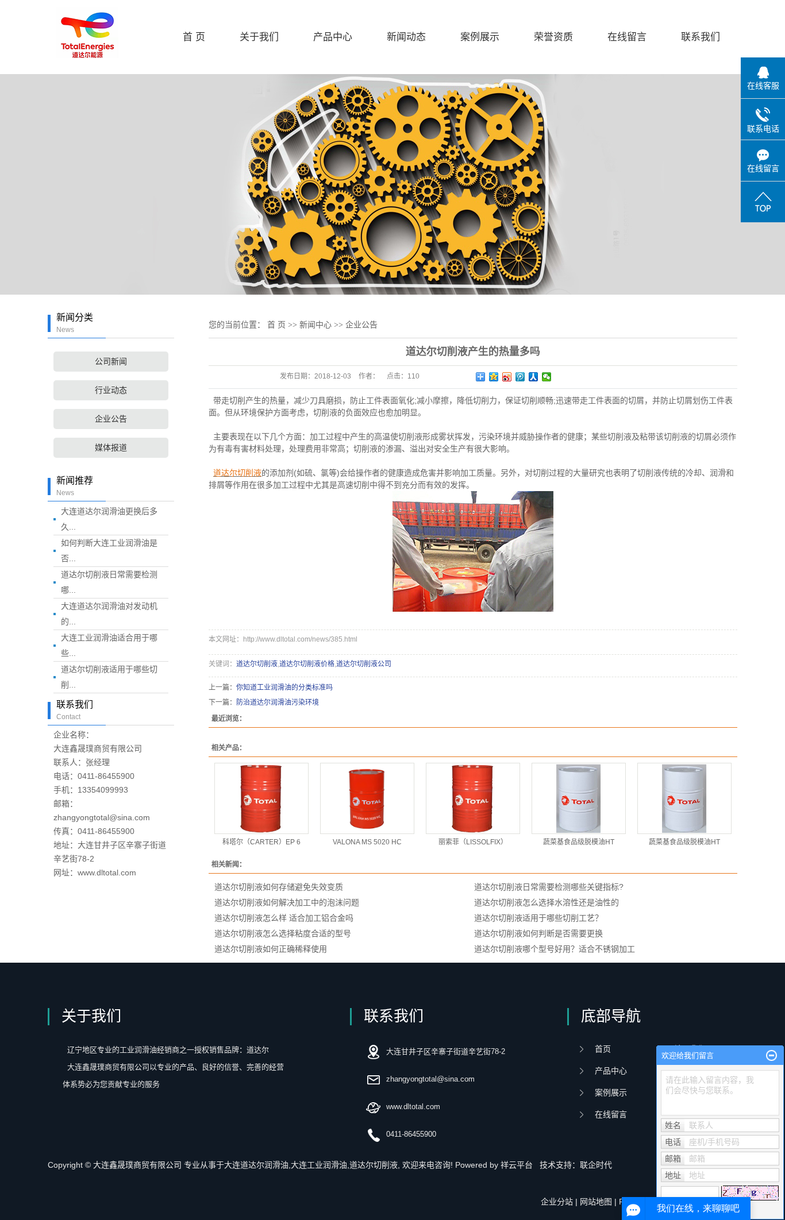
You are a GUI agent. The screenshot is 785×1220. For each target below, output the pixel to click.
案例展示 (479, 37)
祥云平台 (517, 1164)
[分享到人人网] (533, 376)
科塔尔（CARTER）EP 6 (261, 842)
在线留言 (627, 37)
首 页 (194, 37)
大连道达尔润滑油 (256, 1164)
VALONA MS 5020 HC (367, 842)
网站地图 (596, 1201)
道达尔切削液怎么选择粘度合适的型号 (282, 933)
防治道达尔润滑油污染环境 (277, 702)
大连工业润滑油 (319, 1164)
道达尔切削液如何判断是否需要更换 (538, 933)
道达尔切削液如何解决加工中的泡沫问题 (286, 902)
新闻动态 (406, 37)
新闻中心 (315, 325)
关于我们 (259, 37)
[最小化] (771, 1055)
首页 (603, 1048)
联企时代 (596, 1164)
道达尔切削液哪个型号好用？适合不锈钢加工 (554, 948)
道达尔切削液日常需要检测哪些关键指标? (549, 886)
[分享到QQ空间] (494, 376)
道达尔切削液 (257, 664)
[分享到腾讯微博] (520, 376)
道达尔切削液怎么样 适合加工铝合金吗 (283, 917)
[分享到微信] (547, 376)
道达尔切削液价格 (306, 664)
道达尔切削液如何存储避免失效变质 (278, 886)
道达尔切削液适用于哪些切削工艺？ (538, 917)
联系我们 (700, 37)
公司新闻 (111, 361)
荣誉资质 (553, 37)
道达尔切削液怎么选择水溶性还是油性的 (546, 902)
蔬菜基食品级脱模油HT (578, 842)
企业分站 (557, 1201)
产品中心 (332, 37)
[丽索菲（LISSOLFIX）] (473, 798)
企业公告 (111, 419)
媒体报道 (111, 447)
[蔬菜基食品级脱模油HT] (579, 798)
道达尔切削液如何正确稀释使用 (270, 948)
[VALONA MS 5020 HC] (367, 798)
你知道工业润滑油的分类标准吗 (284, 688)
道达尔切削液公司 (363, 664)
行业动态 (111, 390)
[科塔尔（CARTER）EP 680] (261, 798)
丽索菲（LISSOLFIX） (472, 842)
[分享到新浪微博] (507, 376)
